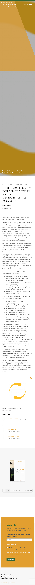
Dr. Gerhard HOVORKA (13, 436)
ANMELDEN (11, 559)
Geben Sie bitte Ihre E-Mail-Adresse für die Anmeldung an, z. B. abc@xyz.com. (19, 543)
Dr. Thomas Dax (12, 429)
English (25, 4)
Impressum (4, 583)
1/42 (8, 490)
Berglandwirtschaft (7, 208)
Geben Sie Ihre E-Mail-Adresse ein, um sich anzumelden (18, 535)
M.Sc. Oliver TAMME (13, 418)
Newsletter (12, 583)
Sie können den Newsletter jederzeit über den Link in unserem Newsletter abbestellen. (18, 553)
